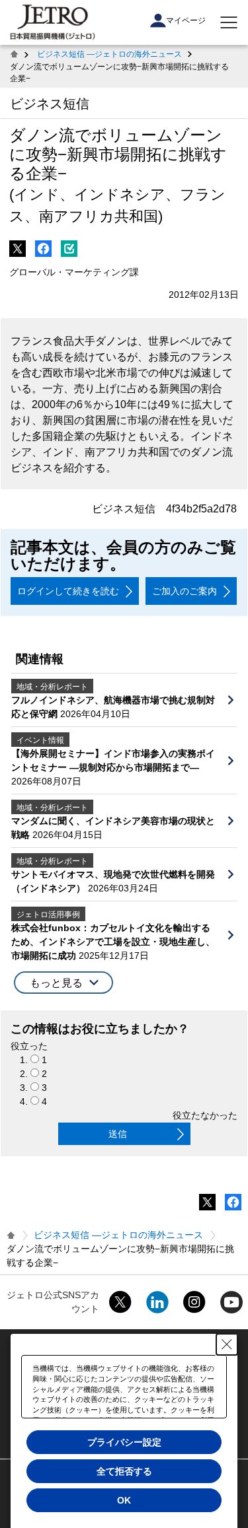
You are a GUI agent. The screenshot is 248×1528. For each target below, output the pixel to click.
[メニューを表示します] (229, 22)
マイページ (186, 20)
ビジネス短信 (49, 103)
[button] (63, 982)
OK (124, 1500)
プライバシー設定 (124, 1442)
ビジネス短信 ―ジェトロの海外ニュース (109, 54)
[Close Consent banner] (226, 1344)
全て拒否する (124, 1471)
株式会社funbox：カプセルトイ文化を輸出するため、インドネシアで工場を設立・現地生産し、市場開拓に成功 (113, 941)
